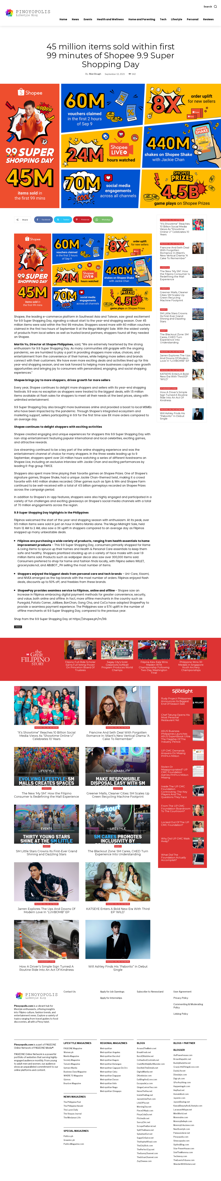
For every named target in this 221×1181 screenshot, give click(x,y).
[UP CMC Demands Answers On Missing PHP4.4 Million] (198, 755)
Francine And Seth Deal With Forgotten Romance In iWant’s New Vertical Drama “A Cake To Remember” (174, 253)
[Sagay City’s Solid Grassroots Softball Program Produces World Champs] (117, 649)
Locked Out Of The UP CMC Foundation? (175, 823)
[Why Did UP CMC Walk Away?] (198, 842)
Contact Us (70, 991)
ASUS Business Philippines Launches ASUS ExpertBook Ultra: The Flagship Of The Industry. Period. (176, 736)
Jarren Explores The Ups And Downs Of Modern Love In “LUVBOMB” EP (175, 358)
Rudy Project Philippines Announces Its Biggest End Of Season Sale (176, 701)
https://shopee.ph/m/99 (89, 619)
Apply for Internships (111, 998)
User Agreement (182, 991)
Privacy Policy (180, 998)
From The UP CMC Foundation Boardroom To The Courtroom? (175, 808)
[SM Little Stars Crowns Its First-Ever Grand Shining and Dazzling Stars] (198, 314)
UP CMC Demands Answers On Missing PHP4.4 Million (173, 753)
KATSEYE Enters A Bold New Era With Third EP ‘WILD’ (174, 376)
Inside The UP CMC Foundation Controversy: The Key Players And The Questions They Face (174, 792)
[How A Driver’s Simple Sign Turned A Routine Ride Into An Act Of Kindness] (198, 393)
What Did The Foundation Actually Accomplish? (173, 857)
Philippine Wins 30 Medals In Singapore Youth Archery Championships (191, 666)
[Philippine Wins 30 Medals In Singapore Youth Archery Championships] (191, 649)
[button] (210, 6)
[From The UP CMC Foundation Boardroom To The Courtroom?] (198, 810)
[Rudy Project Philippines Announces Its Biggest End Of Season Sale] (198, 702)
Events (164, 310)
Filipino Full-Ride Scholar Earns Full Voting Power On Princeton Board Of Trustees (80, 666)
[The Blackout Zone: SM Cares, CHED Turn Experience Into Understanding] (198, 335)
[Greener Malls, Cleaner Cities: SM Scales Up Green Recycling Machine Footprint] (198, 293)
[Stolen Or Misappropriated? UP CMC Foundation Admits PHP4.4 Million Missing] (198, 771)
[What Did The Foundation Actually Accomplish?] (198, 859)
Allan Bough (95, 74)
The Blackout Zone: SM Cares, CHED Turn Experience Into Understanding (174, 338)
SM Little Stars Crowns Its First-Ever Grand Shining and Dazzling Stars (173, 317)
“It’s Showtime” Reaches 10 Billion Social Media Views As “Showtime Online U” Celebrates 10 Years (175, 229)
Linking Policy (180, 1013)
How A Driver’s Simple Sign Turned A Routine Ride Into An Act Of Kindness (174, 396)
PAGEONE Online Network (172, 220)
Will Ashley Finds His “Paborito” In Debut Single (172, 416)
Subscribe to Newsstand (150, 991)
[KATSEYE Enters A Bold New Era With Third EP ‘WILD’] (198, 374)
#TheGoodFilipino (169, 388)
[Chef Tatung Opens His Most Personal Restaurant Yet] (198, 719)
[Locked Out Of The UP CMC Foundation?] (198, 826)
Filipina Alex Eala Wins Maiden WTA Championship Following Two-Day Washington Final (154, 667)
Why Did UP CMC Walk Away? (175, 840)
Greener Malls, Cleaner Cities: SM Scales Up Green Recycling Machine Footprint (174, 296)
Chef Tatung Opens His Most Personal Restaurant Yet (175, 717)
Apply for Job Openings (112, 991)
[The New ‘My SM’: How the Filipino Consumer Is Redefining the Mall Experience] (198, 272)
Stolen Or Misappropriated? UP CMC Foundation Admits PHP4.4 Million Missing (174, 772)
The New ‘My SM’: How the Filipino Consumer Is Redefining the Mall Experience (175, 275)
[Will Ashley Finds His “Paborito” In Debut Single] (198, 414)
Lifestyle (18, 627)
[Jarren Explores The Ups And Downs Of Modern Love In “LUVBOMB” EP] (198, 356)
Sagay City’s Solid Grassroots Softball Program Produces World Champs (117, 666)
